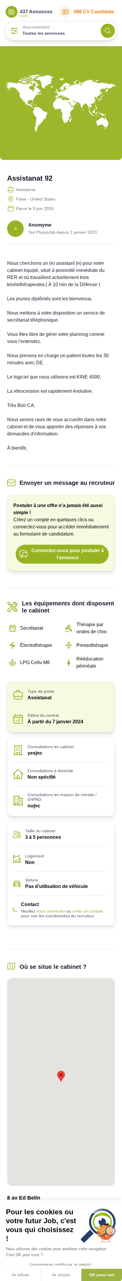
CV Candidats (94, 11)
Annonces (36, 11)
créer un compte (87, 911)
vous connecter (50, 911)
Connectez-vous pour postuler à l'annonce (67, 554)
